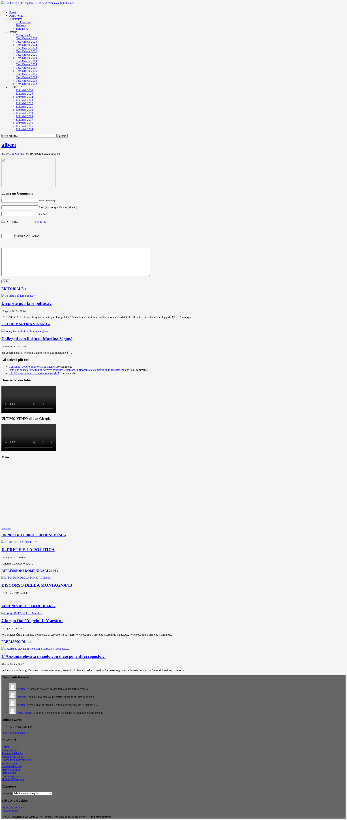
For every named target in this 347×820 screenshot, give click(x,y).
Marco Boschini (10, 769)
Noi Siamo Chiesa (11, 776)
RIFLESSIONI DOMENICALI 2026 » (30, 571)
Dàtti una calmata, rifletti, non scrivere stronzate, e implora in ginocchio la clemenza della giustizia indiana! (69, 369)
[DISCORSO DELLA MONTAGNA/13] (26, 577)
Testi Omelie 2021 (26, 54)
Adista (5, 746)
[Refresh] (40, 222)
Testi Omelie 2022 (26, 51)
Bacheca (21, 25)
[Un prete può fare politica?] (18, 295)
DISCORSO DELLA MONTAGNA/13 (36, 585)
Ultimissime (15, 18)
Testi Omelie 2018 (26, 64)
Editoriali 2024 (24, 96)
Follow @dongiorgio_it (14, 732)
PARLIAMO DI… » (16, 642)
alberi (8, 144)
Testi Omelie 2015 (26, 74)
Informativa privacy (12, 807)
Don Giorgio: (24, 712)
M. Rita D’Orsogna (12, 779)
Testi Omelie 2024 (26, 44)
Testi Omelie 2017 (26, 67)
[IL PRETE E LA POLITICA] (19, 542)
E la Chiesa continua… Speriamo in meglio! (34, 373)
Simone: (21, 696)
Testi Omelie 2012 (26, 83)
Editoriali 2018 (24, 116)
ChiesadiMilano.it (11, 766)
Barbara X (22, 28)
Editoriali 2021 (24, 106)
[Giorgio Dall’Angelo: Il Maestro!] (21, 613)
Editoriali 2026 (24, 90)
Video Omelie (24, 35)
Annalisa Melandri (12, 753)
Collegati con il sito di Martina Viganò (36, 338)
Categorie (6, 793)
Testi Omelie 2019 (26, 61)
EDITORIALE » (13, 289)
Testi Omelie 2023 (26, 48)
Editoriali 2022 (24, 103)
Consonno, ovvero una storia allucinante (32, 366)
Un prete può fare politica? (26, 303)
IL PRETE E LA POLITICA (28, 549)
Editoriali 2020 (24, 109)
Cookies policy (10, 810)
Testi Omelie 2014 (26, 77)
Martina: (21, 688)
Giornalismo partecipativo (16, 759)
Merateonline (8, 772)
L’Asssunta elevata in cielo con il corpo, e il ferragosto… (53, 656)
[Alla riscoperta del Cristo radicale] (37, 3)
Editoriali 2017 (24, 119)
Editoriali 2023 (24, 100)
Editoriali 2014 (24, 129)
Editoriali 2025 (24, 93)
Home (12, 12)
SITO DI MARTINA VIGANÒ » (25, 324)
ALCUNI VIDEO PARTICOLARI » (28, 606)
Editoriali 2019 (24, 113)
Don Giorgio (16, 15)
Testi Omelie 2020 (26, 57)
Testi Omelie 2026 (26, 38)
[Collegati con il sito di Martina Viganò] (24, 331)
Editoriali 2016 (24, 122)
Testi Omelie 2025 (26, 41)
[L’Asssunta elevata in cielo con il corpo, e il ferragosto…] (35, 648)
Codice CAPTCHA (26, 235)
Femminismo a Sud (12, 756)
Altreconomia (9, 750)
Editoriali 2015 (24, 126)
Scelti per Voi (23, 22)
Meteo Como (6, 528)
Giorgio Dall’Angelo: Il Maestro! (32, 620)
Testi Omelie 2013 (26, 80)
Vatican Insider (9, 763)
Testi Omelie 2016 (26, 70)
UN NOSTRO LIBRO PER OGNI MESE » (33, 535)
